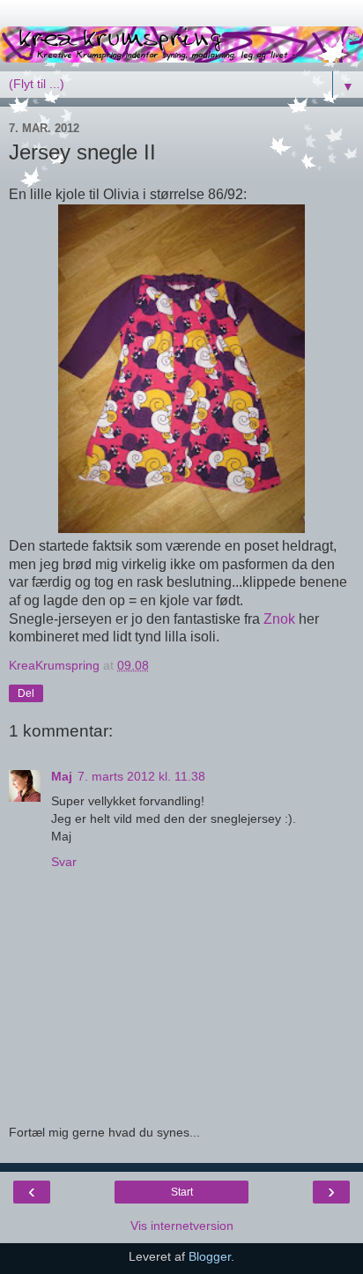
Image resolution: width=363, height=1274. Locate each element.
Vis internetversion (181, 1225)
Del (26, 693)
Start (182, 1192)
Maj (61, 776)
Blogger (210, 1256)
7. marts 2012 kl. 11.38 (141, 776)
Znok (279, 618)
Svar (64, 862)
